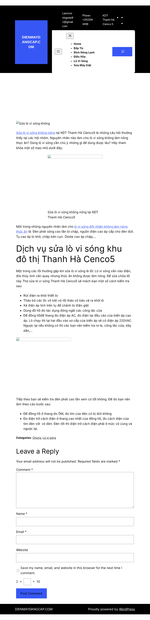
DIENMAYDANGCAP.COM (31, 42)
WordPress (127, 609)
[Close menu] (70, 36)
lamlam (64, 95)
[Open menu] (58, 52)
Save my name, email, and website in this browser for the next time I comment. (71, 570)
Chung (37, 437)
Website (22, 550)
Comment (24, 469)
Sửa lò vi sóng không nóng (35, 133)
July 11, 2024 (82, 95)
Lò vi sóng (49, 437)
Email (21, 532)
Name (21, 514)
